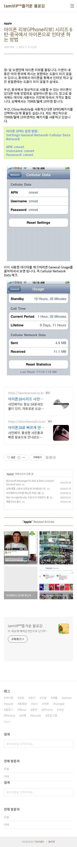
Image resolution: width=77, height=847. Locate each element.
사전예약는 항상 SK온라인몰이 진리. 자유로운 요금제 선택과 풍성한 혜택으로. (26, 406)
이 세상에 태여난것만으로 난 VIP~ (27, 631)
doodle (36, 715)
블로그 (9, 710)
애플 (54, 698)
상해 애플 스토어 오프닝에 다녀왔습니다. (26, 488)
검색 (69, 744)
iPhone (48, 710)
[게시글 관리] (23, 457)
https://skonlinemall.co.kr (25, 393)
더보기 (7, 722)
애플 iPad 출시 (13, 501)
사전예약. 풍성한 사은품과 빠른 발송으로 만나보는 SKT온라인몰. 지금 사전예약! (25, 434)
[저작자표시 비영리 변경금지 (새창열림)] (50, 457)
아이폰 (9, 698)
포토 (21, 698)
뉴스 (35, 704)
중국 (34, 710)
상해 (23, 715)
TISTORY (39, 841)
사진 (61, 710)
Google (60, 704)
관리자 (51, 841)
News (22, 710)
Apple (10, 473)
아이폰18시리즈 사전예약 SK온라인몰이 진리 (25, 398)
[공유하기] (18, 457)
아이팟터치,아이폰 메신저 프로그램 (23, 492)
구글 (43, 698)
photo (67, 698)
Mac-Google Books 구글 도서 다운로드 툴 (27, 497)
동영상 (23, 704)
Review (10, 715)
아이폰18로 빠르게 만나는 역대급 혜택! (26, 427)
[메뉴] (72, 6)
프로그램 (52, 715)
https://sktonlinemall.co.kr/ (27, 421)
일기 (32, 698)
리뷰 (46, 704)
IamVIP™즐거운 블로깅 (24, 6)
